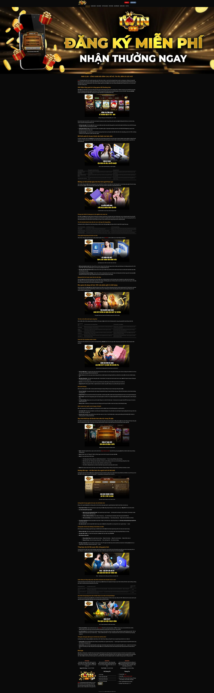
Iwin (125, 674)
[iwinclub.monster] (83, 2)
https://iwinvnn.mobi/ (105, 450)
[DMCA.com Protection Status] (100, 683)
